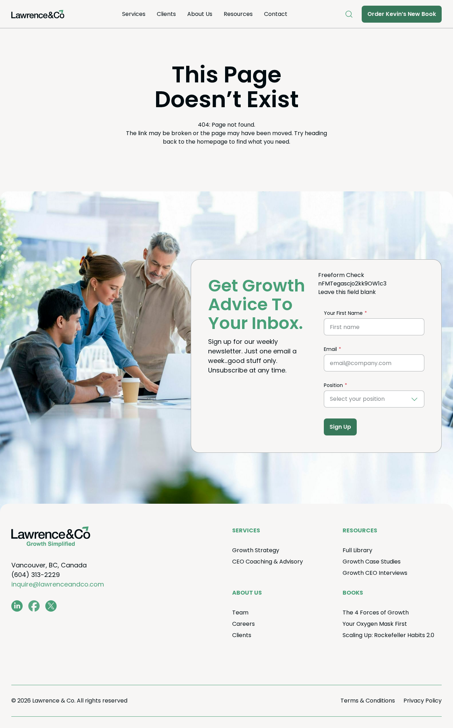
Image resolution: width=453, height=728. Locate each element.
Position (333, 385)
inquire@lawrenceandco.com (57, 584)
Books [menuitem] (353, 593)
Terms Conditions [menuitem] (367, 701)
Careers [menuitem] (243, 624)
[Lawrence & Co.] (37, 14)
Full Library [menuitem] (357, 550)
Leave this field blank (347, 292)
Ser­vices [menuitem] (133, 14)
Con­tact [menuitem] (275, 14)
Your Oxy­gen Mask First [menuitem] (375, 624)
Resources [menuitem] (238, 14)
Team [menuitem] (240, 612)
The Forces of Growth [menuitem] (376, 612)
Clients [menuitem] (166, 14)
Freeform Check (341, 275)
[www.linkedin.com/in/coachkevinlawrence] (17, 606)
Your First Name (343, 313)
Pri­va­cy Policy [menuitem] (422, 701)
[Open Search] (349, 14)
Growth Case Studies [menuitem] (372, 561)
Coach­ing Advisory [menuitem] (267, 561)
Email (330, 349)
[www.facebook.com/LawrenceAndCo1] (34, 606)
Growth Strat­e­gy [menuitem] (255, 550)
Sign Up (340, 427)
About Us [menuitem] (199, 14)
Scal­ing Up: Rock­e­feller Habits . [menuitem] (388, 635)
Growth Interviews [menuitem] (375, 573)
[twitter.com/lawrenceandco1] (51, 606)
